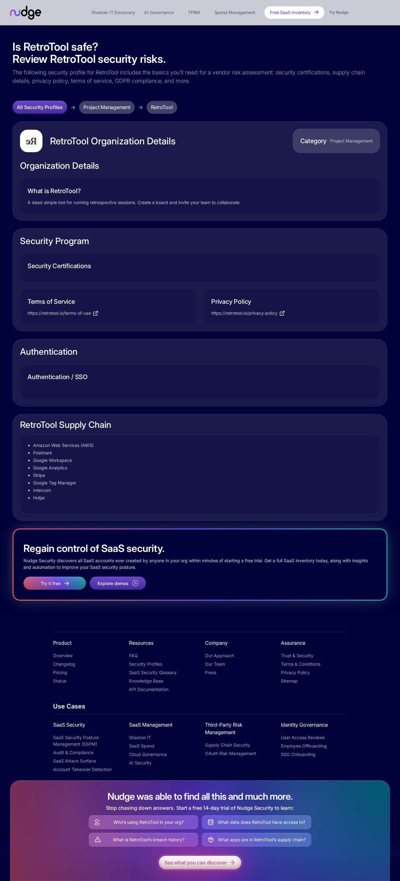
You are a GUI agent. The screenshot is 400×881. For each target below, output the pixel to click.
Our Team (215, 664)
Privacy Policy (295, 672)
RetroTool (162, 107)
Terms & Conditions (300, 664)
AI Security (140, 762)
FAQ (133, 655)
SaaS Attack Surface (74, 760)
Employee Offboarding (304, 745)
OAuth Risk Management (230, 753)
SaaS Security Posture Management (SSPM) (76, 741)
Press (210, 672)
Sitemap (289, 680)
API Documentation (148, 689)
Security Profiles (145, 664)
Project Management (106, 107)
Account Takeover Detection (82, 769)
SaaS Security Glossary (153, 672)
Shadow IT (140, 737)
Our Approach (219, 655)
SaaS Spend (141, 745)
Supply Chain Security (227, 745)
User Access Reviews (303, 737)
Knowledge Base (146, 680)
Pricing (60, 672)
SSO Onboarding (298, 754)
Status (59, 680)
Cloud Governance (148, 754)
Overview (62, 655)
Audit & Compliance (73, 752)
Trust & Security (297, 655)
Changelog (64, 664)
